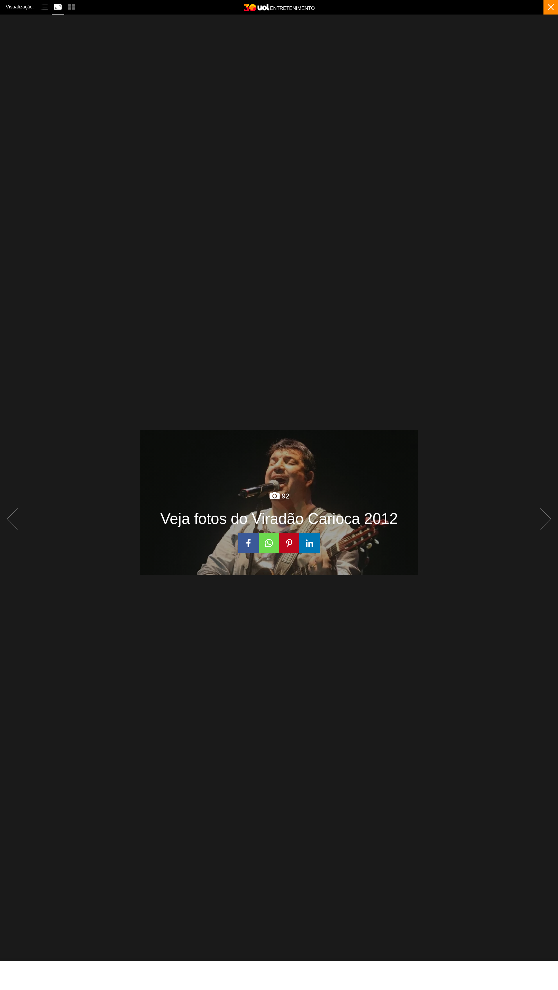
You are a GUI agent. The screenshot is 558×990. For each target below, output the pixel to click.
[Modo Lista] (45, 6)
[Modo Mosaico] (71, 6)
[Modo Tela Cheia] (58, 6)
